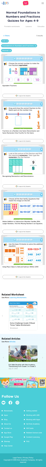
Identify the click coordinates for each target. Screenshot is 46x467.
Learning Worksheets (17, 297)
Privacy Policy (28, 458)
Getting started (31, 411)
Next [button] (42, 316)
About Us (7, 424)
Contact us (8, 428)
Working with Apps (33, 419)
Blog (5, 419)
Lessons (29, 26)
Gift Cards (29, 428)
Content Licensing (33, 437)
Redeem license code (34, 433)
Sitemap (7, 441)
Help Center (8, 446)
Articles (12, 342)
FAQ (27, 441)
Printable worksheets (12, 26)
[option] (23, 315)
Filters (6, 36)
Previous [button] (3, 316)
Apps (6, 415)
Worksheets (8, 411)
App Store (7, 433)
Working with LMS (32, 415)
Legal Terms (17, 458)
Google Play (8, 437)
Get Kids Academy (33, 424)
